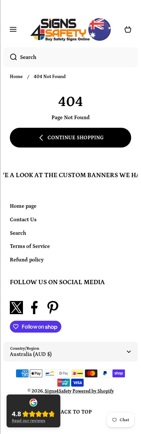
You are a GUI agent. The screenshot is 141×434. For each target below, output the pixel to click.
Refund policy (27, 260)
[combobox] (70, 57)
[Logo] (70, 29)
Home (16, 76)
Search (18, 233)
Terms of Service (30, 246)
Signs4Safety (58, 391)
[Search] (10, 57)
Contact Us (23, 220)
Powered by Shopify (93, 391)
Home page (23, 206)
